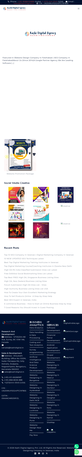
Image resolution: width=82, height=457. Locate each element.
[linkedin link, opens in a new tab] (35, 453)
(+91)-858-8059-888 (13, 380)
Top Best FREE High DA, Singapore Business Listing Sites (31, 277)
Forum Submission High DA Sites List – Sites (25, 285)
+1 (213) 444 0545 (50, 2)
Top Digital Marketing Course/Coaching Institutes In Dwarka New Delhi (38, 266)
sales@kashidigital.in (14, 372)
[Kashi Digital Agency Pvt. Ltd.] (14, 8)
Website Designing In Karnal (53, 415)
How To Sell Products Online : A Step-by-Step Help (28, 296)
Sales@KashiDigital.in (24, 3)
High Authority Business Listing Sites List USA (26, 289)
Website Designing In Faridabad (53, 365)
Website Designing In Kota (53, 405)
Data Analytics (36, 328)
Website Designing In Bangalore (36, 378)
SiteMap (51, 422)
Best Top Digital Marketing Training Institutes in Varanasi (31, 262)
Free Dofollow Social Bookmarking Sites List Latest (28, 274)
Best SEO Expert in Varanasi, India (20, 300)
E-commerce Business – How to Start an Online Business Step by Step (37, 304)
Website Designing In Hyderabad (36, 388)
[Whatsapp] (76, 452)
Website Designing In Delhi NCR (36, 397)
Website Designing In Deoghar (53, 395)
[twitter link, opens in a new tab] (47, 453)
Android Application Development (53, 347)
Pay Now (34, 435)
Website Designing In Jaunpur (53, 385)
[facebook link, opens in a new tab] (39, 453)
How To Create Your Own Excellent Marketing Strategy (30, 292)
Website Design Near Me (35, 428)
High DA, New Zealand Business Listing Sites (25, 281)
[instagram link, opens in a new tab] (43, 453)
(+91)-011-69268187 (13, 377)
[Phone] (76, 446)
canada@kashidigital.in (13, 348)
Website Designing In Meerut (53, 375)
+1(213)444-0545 (12, 383)
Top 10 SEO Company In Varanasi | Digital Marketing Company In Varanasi (39, 255)
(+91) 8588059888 (26, 2)
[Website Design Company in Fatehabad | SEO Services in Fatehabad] (41, 34)
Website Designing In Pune (36, 418)
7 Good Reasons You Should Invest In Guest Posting (29, 308)
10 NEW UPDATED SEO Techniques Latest (24, 259)
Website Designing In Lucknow (36, 407)
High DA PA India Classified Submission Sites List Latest (30, 270)
